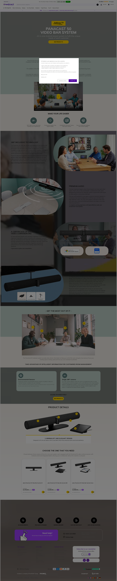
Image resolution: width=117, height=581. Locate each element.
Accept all (72, 80)
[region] (59, 71)
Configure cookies (63, 80)
